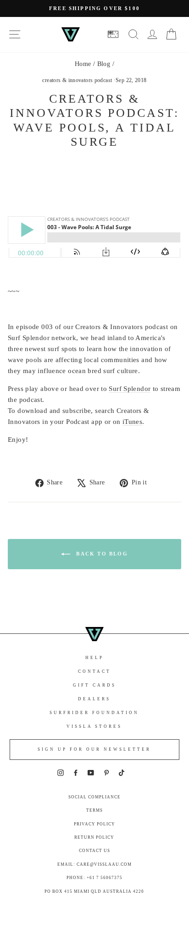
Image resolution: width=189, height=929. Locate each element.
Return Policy (94, 837)
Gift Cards (94, 685)
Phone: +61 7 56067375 (94, 877)
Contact (94, 671)
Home (83, 63)
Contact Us (94, 850)
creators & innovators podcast (77, 80)
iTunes (132, 421)
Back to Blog (101, 553)
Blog (104, 63)
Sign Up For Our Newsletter (94, 749)
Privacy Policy (94, 824)
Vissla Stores (94, 726)
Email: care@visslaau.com (94, 864)
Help (94, 657)
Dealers (94, 699)
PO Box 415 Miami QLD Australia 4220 (94, 891)
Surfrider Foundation (94, 712)
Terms (94, 810)
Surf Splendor (129, 388)
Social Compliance (94, 797)
